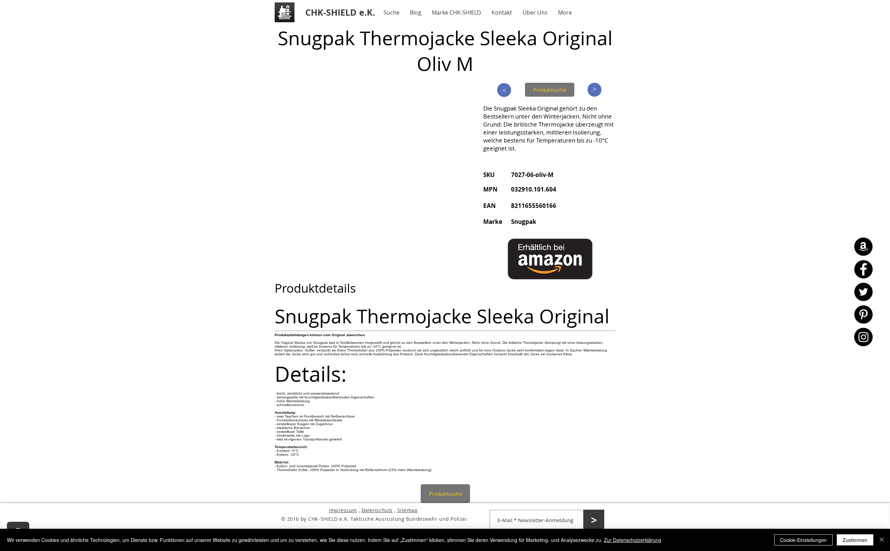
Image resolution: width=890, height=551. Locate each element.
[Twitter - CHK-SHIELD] (863, 292)
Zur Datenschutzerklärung (632, 539)
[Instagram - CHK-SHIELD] (863, 337)
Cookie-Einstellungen (803, 539)
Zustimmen (855, 539)
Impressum (343, 510)
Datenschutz (377, 510)
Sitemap (407, 510)
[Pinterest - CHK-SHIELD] (863, 314)
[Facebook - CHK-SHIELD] (863, 269)
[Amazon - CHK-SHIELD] (863, 246)
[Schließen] (881, 539)
